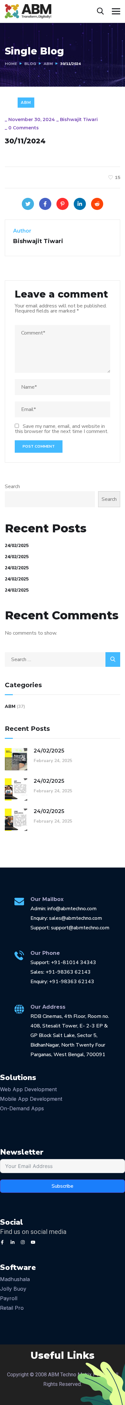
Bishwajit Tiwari (79, 119)
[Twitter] (28, 204)
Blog (30, 63)
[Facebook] (45, 204)
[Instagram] (23, 1242)
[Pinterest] (62, 204)
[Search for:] (62, 659)
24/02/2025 (17, 546)
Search (12, 486)
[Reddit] (97, 204)
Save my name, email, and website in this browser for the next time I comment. (61, 429)
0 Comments (23, 128)
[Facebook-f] (2, 1242)
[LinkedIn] (80, 204)
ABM (48, 63)
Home (11, 63)
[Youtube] (33, 1242)
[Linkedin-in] (12, 1242)
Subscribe (62, 1186)
